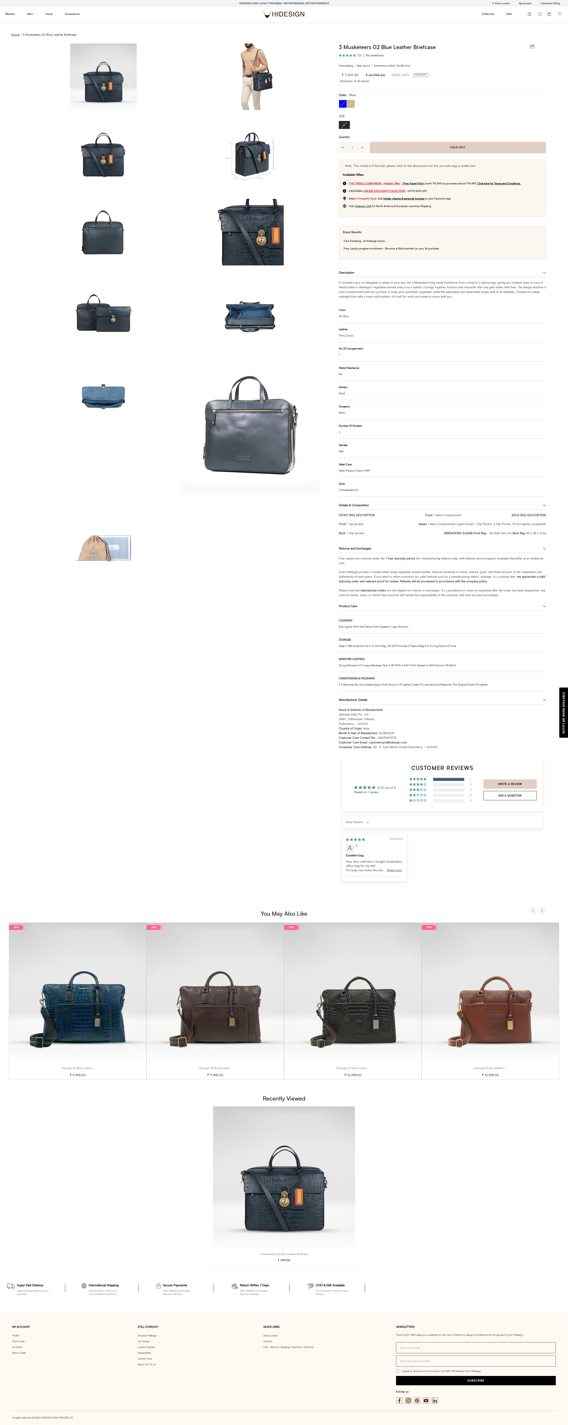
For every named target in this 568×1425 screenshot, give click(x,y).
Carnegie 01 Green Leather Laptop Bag (359, 1068)
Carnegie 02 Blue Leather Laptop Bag (83, 1068)
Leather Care (145, 1359)
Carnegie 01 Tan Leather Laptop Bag (495, 1068)
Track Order (18, 1341)
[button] (348, 55)
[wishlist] (540, 14)
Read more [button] (394, 870)
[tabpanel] (77, 1001)
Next (542, 911)
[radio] (343, 104)
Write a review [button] (510, 784)
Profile (15, 1335)
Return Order (19, 1353)
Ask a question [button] (510, 795)
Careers (267, 1341)
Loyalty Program (146, 1347)
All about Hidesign (147, 1335)
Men (30, 14)
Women (10, 14)
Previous (533, 911)
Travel (49, 14)
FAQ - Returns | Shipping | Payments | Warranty (288, 1347)
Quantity (344, 137)
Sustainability (144, 1353)
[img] (355, 839)
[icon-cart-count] (549, 14)
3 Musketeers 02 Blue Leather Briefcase (49, 34)
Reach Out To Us (147, 1364)
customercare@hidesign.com (388, 742)
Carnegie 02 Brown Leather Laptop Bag (222, 1068)
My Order (17, 1347)
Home (15, 34)
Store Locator (270, 1335)
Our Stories (144, 1341)
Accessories (72, 14)
